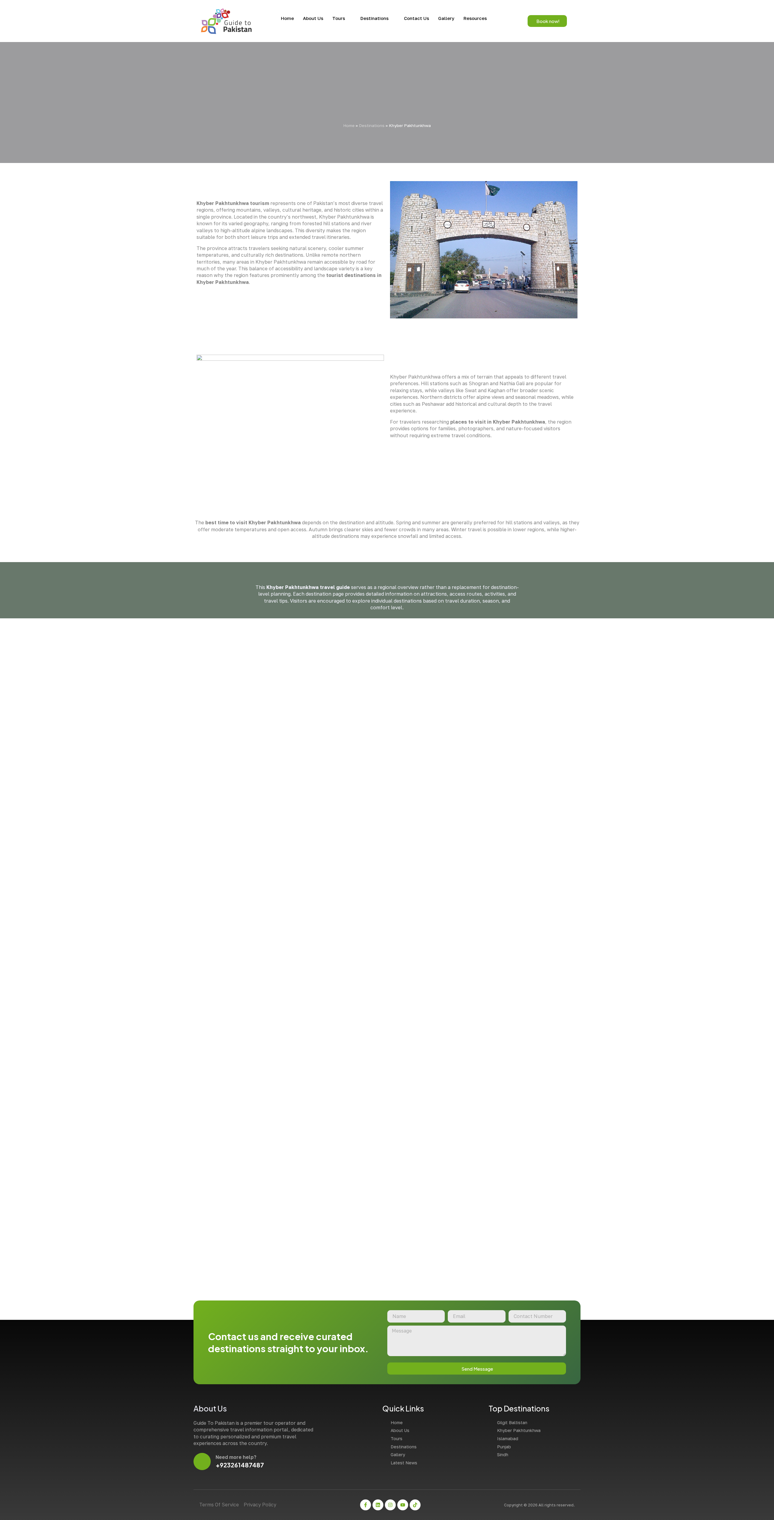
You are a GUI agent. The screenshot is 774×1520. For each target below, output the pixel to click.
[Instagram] (390, 1504)
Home (287, 18)
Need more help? (236, 1457)
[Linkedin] (377, 1504)
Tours (338, 18)
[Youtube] (402, 1504)
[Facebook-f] (365, 1504)
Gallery (446, 18)
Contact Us (416, 18)
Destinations (374, 18)
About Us (313, 18)
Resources (475, 18)
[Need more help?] (202, 1461)
